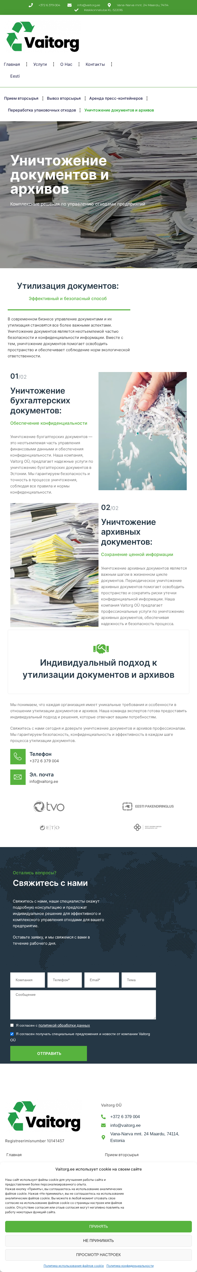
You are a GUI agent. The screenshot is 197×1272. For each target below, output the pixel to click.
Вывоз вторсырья (64, 98)
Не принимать (98, 1240)
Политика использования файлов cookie (74, 1266)
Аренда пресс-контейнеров (116, 98)
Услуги (40, 64)
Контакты (95, 64)
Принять (98, 1226)
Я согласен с (53, 1025)
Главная (12, 64)
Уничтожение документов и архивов (119, 110)
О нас (66, 64)
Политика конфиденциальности (130, 1266)
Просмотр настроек (98, 1254)
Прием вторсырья (21, 98)
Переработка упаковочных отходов (42, 110)
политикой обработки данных (64, 1025)
